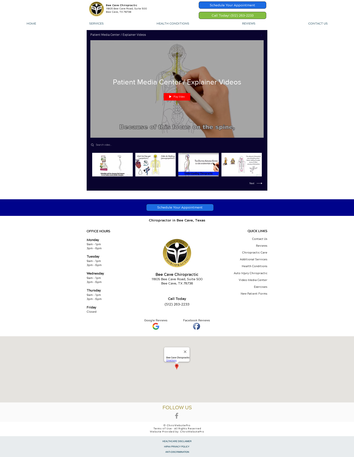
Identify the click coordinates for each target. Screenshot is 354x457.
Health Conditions (254, 266)
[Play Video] (112, 164)
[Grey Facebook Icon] (177, 416)
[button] (96, 23)
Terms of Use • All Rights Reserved (177, 428)
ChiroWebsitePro (192, 431)
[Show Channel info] (260, 35)
